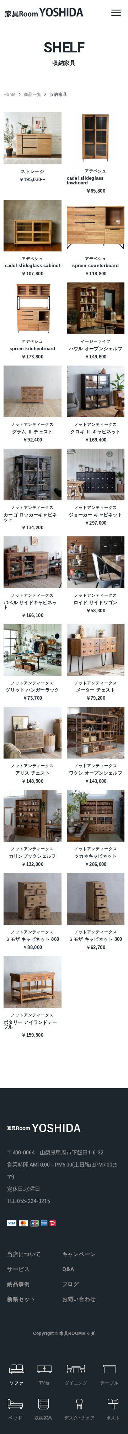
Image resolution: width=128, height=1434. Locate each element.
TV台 (44, 1383)
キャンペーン (79, 1254)
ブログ (70, 1284)
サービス (18, 1269)
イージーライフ (96, 341)
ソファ (16, 1383)
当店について (24, 1254)
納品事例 (18, 1284)
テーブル (109, 1383)
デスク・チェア (79, 1417)
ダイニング (76, 1383)
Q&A (68, 1269)
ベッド (15, 1417)
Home (10, 94)
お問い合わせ (79, 1299)
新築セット (21, 1299)
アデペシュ (95, 171)
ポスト (113, 1417)
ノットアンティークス (32, 425)
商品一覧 (32, 94)
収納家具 (43, 1417)
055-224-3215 (33, 1201)
